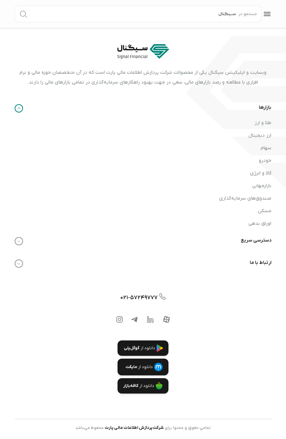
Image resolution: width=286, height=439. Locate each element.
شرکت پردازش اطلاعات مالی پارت (134, 428)
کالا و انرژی (260, 173)
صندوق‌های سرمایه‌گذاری (245, 198)
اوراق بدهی (259, 223)
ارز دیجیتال (259, 135)
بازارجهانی (261, 185)
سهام (266, 148)
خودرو (265, 160)
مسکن (264, 211)
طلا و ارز (263, 123)
